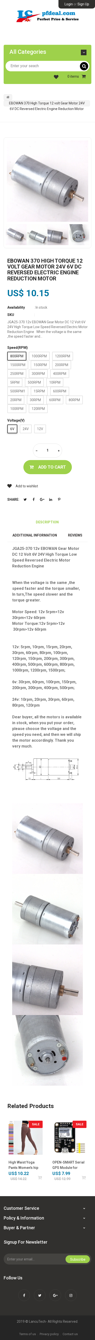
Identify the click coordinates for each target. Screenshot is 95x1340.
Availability (16, 307)
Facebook (34, 499)
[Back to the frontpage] (8, 97)
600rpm (59, 391)
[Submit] (84, 1178)
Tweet (25, 499)
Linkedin (51, 499)
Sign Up (83, 4)
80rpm (74, 400)
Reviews (75, 535)
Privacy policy (49, 1334)
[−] (36, 451)
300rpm (38, 374)
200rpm (61, 365)
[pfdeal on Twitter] (39, 1292)
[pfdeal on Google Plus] (55, 1292)
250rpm (16, 374)
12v (40, 429)
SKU (10, 315)
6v (12, 429)
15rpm (39, 391)
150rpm (40, 365)
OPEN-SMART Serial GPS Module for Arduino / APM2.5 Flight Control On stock (68, 1165)
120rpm (38, 409)
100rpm (16, 409)
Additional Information (34, 535)
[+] (59, 451)
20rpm (15, 400)
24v (26, 429)
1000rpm (39, 356)
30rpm (35, 400)
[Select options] (40, 1178)
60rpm (54, 400)
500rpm (34, 382)
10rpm (54, 382)
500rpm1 (17, 391)
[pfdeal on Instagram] (70, 1292)
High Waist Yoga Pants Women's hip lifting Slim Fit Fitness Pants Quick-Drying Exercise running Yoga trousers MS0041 (25, 1165)
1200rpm (62, 356)
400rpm (59, 374)
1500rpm (17, 365)
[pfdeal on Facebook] (24, 1292)
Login (69, 4)
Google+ (42, 499)
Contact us (70, 1334)
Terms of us (27, 1334)
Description (47, 522)
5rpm (14, 382)
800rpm (16, 356)
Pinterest (59, 499)
